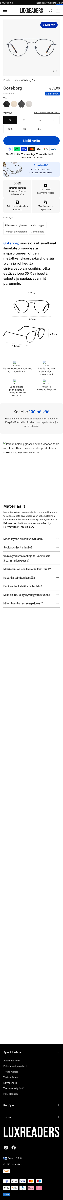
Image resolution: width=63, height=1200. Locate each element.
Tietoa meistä (10, 1071)
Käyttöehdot (10, 1082)
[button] (50, 10)
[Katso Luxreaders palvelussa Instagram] (5, 1147)
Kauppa (8, 1105)
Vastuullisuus (10, 1077)
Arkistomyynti (37, 225)
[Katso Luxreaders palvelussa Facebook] (13, 1147)
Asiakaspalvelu (11, 1060)
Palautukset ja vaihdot (15, 1066)
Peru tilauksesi (11, 1093)
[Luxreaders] (31, 10)
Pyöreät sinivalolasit (16, 231)
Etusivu (7, 80)
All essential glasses (16, 225)
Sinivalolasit (37, 231)
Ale (16, 80)
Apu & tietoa (12, 1052)
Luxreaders (16, 1164)
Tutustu (8, 1117)
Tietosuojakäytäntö (13, 1088)
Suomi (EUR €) (15, 1158)
